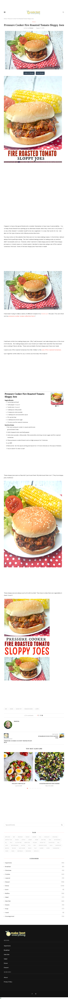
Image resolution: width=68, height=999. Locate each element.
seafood (7, 848)
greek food (27, 842)
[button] (6, 770)
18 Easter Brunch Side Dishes (49, 783)
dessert (30, 839)
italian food (51, 842)
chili (40, 837)
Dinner (34, 886)
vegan (12, 851)
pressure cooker (28, 708)
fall (6, 842)
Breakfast (34, 866)
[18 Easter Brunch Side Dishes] (49, 766)
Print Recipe (40, 73)
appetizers (7, 837)
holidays (35, 842)
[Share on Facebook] (40, 715)
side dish (14, 848)
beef (6, 708)
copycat (23, 839)
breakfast (20, 837)
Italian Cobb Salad (18, 783)
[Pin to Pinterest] (42, 715)
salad (51, 845)
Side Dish (34, 901)
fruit (11, 842)
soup (35, 848)
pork (34, 845)
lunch (6, 845)
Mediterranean (14, 845)
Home (5, 18)
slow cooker (22, 848)
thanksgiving (55, 848)
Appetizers (34, 863)
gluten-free (18, 842)
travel (34, 912)
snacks (29, 848)
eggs (50, 839)
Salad (34, 897)
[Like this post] (38, 715)
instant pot (44, 314)
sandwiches (58, 845)
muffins (23, 845)
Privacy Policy (8, 982)
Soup (34, 909)
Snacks (34, 905)
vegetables (20, 851)
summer (41, 848)
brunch (27, 837)
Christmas (34, 870)
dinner (11, 708)
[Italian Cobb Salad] (18, 766)
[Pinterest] (35, 994)
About (6, 977)
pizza (29, 845)
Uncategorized (34, 916)
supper (37, 708)
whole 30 (36, 851)
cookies (17, 839)
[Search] (63, 12)
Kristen (31, 28)
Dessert (34, 882)
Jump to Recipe (29, 73)
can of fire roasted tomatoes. (52, 350)
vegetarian (28, 851)
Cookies (34, 874)
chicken (34, 837)
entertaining (57, 839)
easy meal (43, 839)
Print (57, 406)
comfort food (8, 839)
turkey (6, 851)
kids (58, 842)
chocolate (46, 837)
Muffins (34, 893)
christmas (54, 837)
